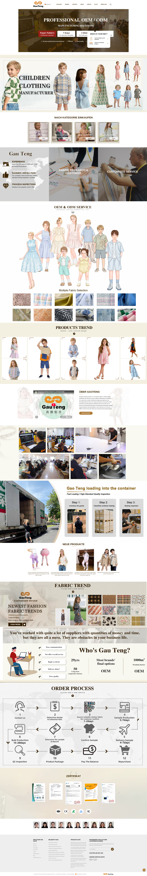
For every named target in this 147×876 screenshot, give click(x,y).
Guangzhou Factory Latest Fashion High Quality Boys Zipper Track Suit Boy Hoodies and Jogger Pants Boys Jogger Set (85, 574)
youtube (95, 859)
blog (34, 855)
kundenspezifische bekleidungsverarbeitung (57, 854)
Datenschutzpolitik (70, 874)
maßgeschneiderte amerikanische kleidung (56, 856)
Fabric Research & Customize (73, 172)
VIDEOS (89, 4)
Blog (96, 4)
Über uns (35, 845)
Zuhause (59, 4)
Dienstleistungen (36, 853)
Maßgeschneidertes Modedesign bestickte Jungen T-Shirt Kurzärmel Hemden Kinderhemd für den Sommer (78, 852)
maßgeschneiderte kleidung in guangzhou (56, 852)
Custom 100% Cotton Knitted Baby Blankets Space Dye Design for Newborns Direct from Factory (79, 860)
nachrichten (35, 849)
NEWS (82, 4)
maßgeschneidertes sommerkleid (55, 846)
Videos (34, 851)
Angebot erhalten (39, 137)
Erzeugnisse (35, 847)
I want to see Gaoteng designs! (99, 43)
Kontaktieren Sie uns (37, 857)
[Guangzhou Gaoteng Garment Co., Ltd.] (38, 4)
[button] (144, 30)
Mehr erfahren (86, 413)
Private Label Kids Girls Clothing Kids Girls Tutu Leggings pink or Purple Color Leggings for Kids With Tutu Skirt (38, 574)
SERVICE (74, 4)
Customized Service (122, 171)
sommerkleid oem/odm (53, 844)
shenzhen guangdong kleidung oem (55, 860)
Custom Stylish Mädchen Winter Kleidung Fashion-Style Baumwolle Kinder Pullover (78, 848)
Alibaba (91, 859)
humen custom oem (52, 858)
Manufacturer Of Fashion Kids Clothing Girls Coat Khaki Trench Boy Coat (108, 573)
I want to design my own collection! (99, 39)
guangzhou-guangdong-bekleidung (55, 848)
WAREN (67, 4)
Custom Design (24, 171)
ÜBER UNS (104, 4)
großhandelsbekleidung (53, 850)
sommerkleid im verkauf (53, 842)
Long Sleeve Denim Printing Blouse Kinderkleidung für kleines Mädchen (77, 856)
